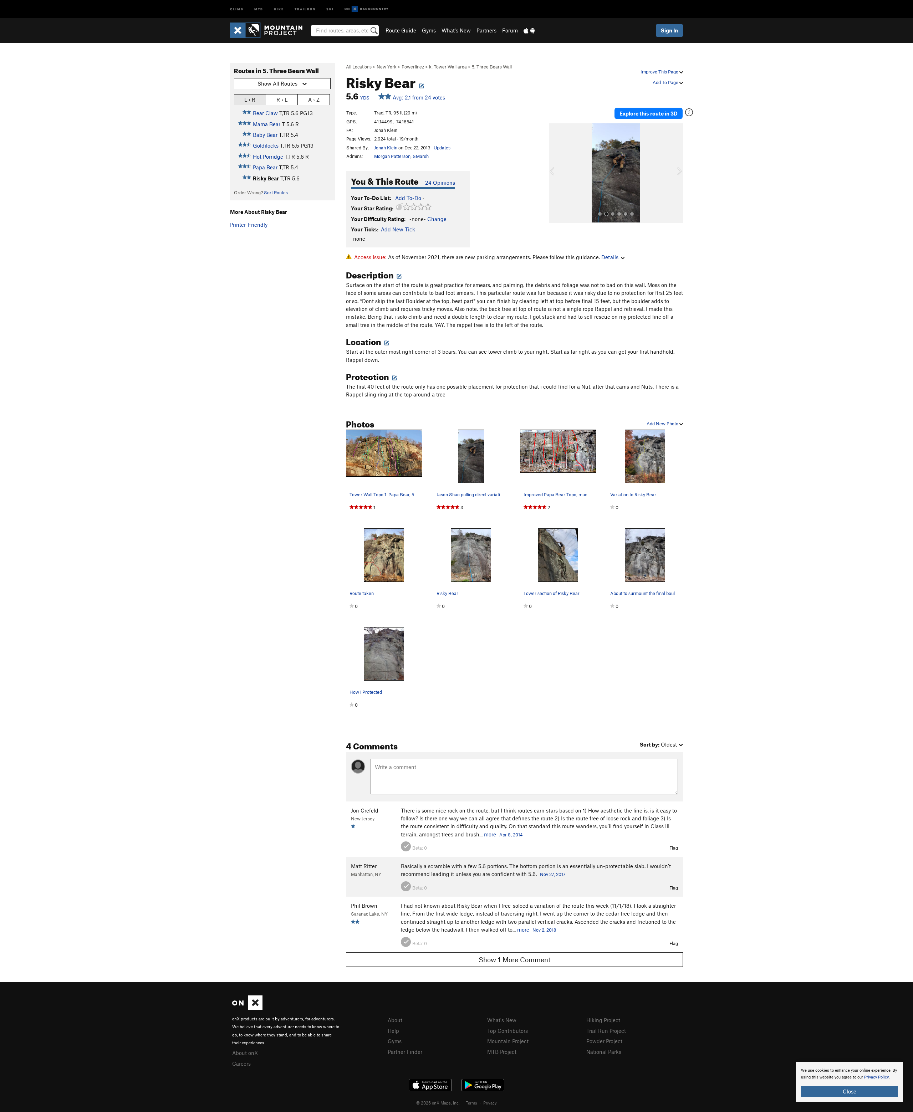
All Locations (359, 67)
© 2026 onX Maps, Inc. (438, 1102)
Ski (330, 8)
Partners (486, 30)
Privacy (490, 1102)
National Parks (603, 1052)
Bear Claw (265, 113)
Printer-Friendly (248, 224)
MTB (258, 8)
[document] (849, 1082)
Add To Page (666, 82)
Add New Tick (398, 229)
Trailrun (305, 8)
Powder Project (604, 1041)
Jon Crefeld (364, 810)
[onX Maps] (247, 1008)
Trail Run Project (606, 1031)
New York (387, 67)
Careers (241, 1063)
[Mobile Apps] (529, 30)
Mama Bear (266, 124)
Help (393, 1031)
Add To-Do (408, 198)
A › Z (314, 99)
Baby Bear (265, 135)
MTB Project (501, 1052)
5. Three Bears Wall (492, 67)
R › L (281, 99)
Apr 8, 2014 (511, 834)
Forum (510, 30)
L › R (249, 99)
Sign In (669, 30)
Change (437, 219)
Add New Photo (663, 423)
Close (849, 1091)
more (490, 834)
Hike (279, 8)
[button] (556, 173)
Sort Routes (276, 192)
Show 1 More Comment (515, 959)
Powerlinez (413, 67)
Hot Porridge (268, 156)
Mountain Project (508, 1041)
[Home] (270, 30)
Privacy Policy (876, 1077)
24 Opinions (440, 182)
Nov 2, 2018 (544, 930)
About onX (245, 1053)
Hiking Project (603, 1020)
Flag (673, 848)
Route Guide (401, 30)
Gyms (429, 30)
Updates (442, 147)
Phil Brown (364, 905)
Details (609, 257)
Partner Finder (405, 1052)
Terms (471, 1102)
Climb (237, 8)
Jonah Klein (385, 147)
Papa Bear (265, 167)
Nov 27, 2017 (553, 874)
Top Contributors (507, 1031)
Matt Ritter (364, 866)
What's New (456, 30)
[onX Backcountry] (366, 9)
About (395, 1020)
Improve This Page (660, 72)
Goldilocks (266, 145)
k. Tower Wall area (448, 67)
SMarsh (421, 156)
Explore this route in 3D (648, 113)
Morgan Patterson (392, 156)
